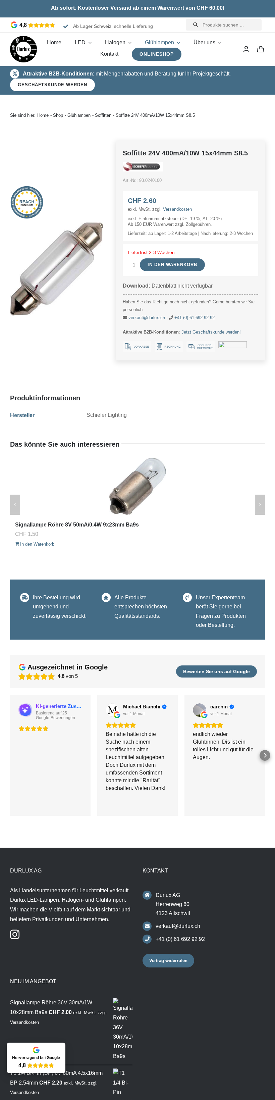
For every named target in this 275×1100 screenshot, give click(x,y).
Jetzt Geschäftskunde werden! (211, 332)
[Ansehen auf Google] (112, 710)
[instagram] (14, 934)
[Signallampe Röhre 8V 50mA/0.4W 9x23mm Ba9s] (137, 486)
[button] (10, 755)
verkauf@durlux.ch (146, 317)
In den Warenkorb (172, 264)
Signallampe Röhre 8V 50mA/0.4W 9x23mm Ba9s (77, 525)
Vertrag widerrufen (168, 960)
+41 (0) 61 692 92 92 (194, 317)
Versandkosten (177, 209)
